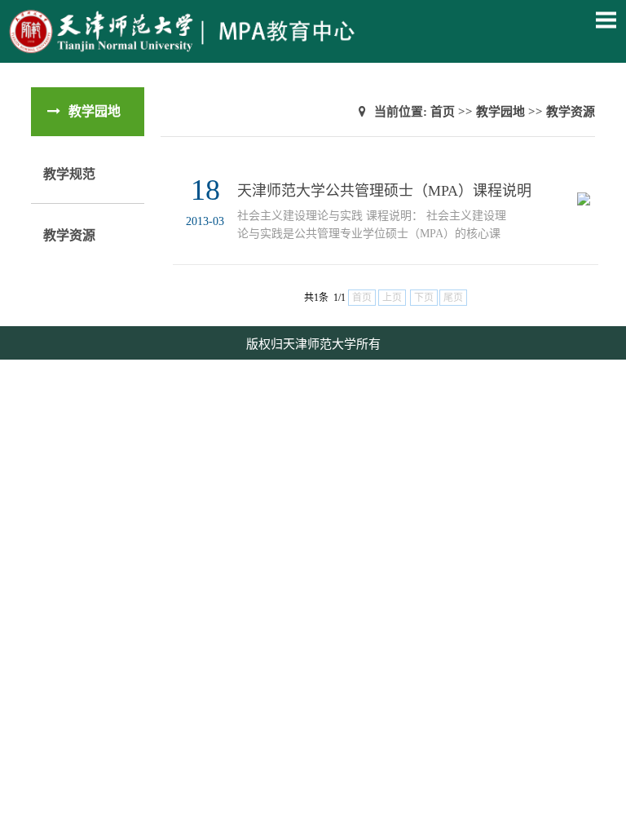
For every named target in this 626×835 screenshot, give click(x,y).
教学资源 (69, 235)
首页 (442, 111)
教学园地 (500, 111)
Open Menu (605, 19)
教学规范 (69, 174)
